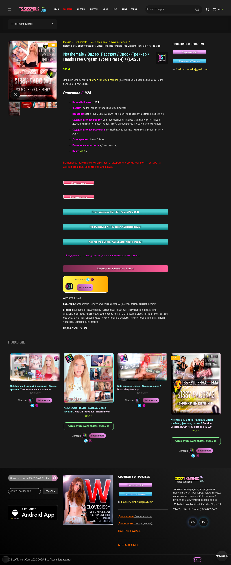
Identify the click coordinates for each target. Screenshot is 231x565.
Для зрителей (126, 516)
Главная (67, 42)
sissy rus (122, 310)
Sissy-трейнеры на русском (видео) (109, 42)
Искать (50, 491)
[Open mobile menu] (9, 9)
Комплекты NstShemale (143, 304)
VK (193, 522)
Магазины (222, 556)
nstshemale (93, 310)
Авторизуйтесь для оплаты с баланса (115, 269)
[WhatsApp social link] (81, 328)
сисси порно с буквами (115, 318)
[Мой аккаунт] (207, 9)
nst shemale (78, 310)
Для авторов (126, 523)
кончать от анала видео (128, 314)
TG (203, 522)
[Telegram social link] (85, 328)
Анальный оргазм (73, 314)
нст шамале (151, 314)
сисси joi (79, 318)
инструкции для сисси (99, 314)
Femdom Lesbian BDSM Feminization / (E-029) (192, 423)
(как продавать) (143, 523)
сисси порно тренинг (143, 318)
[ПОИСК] (197, 9)
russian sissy (108, 310)
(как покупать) (143, 516)
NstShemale (81, 42)
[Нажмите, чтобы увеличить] (15, 94)
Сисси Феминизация (86, 322)
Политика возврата (129, 531)
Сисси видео (93, 318)
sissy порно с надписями (142, 310)
